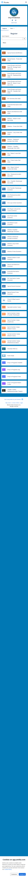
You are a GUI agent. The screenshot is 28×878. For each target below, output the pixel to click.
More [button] (11, 28)
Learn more (14, 22)
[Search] (24, 38)
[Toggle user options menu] (26, 2)
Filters (4, 42)
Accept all (22, 874)
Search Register (5, 36)
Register (5, 28)
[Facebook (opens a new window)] (12, 20)
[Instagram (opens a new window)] (15, 20)
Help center (8, 402)
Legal (21, 402)
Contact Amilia (15, 402)
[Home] (5, 2)
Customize (14, 874)
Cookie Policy (7, 869)
